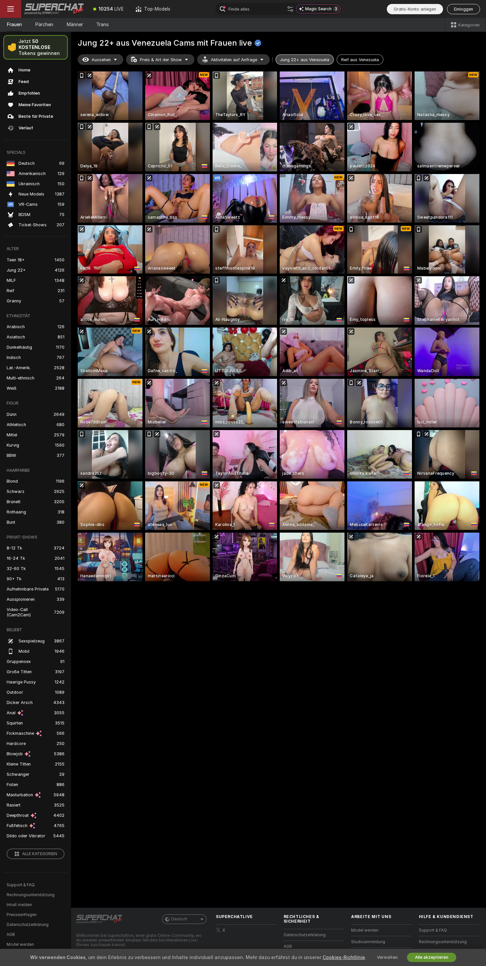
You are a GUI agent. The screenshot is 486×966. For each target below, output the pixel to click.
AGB (11, 934)
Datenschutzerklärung (28, 924)
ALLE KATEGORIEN (39, 854)
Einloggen (463, 9)
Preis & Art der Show (161, 59)
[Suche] (290, 9)
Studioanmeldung (368, 942)
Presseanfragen (22, 914)
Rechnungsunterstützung (31, 895)
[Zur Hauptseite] (54, 9)
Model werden (20, 944)
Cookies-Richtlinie (344, 957)
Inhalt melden (19, 904)
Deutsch (179, 919)
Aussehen (101, 59)
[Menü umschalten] (10, 9)
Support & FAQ (21, 885)
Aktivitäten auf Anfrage (234, 59)
